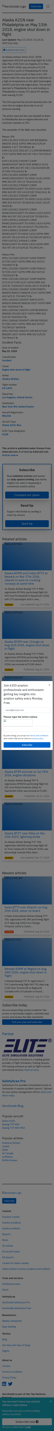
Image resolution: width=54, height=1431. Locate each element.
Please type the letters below (20, 716)
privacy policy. (37, 738)
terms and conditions (39, 735)
